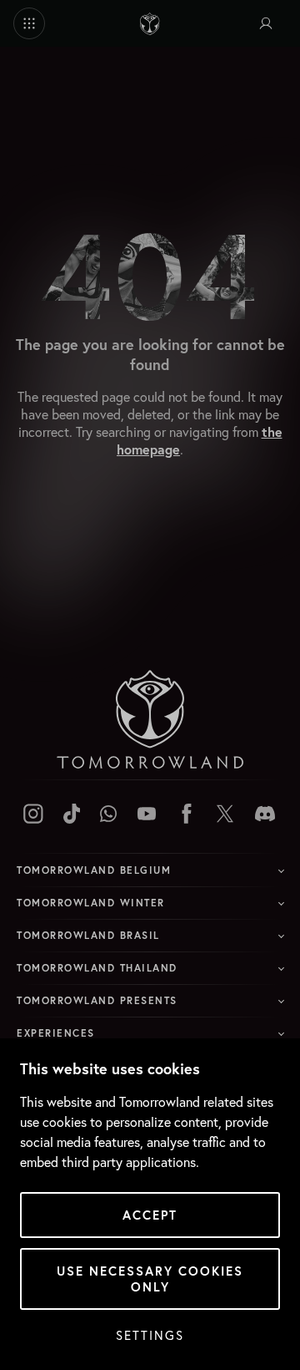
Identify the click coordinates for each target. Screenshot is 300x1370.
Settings (150, 1335)
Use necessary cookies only (150, 1279)
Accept (150, 1215)
